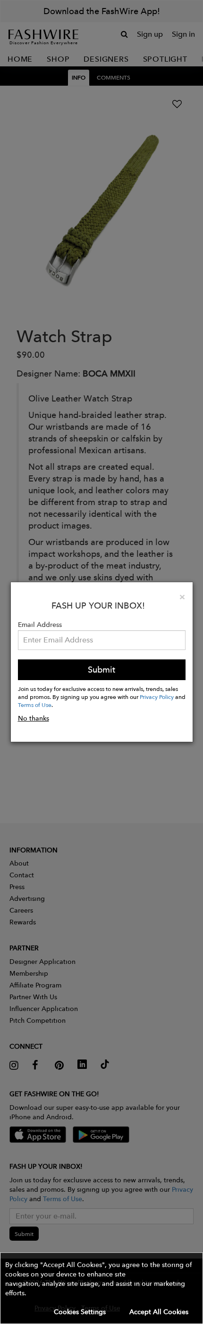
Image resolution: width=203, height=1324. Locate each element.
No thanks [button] (33, 718)
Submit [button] (101, 669)
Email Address (40, 624)
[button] (101, 1288)
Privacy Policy (157, 696)
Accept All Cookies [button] (158, 1312)
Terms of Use (34, 704)
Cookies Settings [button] (80, 1312)
